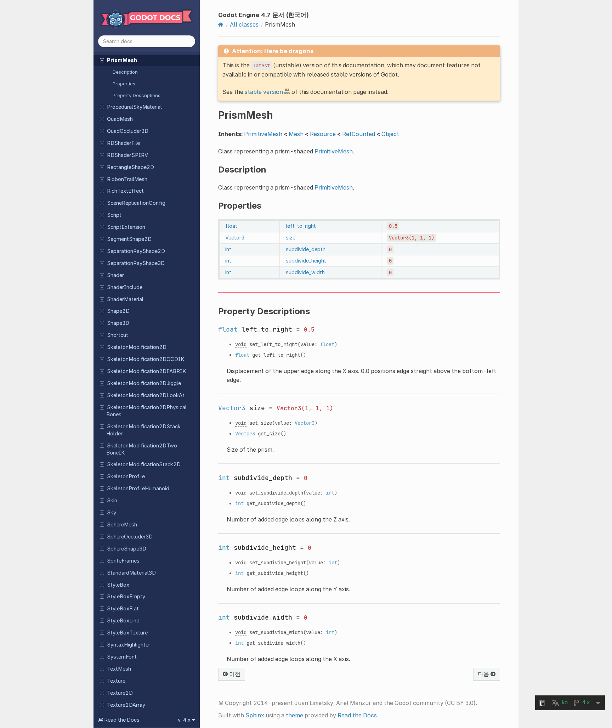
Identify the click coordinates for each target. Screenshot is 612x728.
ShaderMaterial (125, 299)
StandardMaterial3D (131, 573)
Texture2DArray (126, 705)
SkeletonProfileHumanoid (138, 488)
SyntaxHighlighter (128, 645)
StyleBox (118, 585)
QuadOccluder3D (127, 131)
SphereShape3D (126, 549)
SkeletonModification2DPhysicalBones (146, 411)
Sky (111, 512)
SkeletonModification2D (136, 347)
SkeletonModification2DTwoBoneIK (141, 449)
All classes (244, 24)
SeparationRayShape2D (136, 251)
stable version (264, 91)
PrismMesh (122, 60)
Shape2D (118, 311)
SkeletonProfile (126, 476)
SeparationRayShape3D (136, 263)
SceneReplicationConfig (136, 203)
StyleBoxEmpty (126, 596)
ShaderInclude (124, 287)
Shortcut (117, 335)
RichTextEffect (125, 191)
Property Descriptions (136, 95)
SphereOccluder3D (130, 537)
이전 (234, 673)
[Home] (220, 24)
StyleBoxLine (123, 620)
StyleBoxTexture (127, 633)
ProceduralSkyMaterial (134, 107)
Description (125, 72)
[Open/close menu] (102, 60)
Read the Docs (357, 715)
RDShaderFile (123, 143)
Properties (124, 83)
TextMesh (119, 669)
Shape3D (118, 323)
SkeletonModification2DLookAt (146, 395)
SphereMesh (122, 524)
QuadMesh (120, 119)
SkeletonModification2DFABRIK (146, 371)
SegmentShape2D (129, 239)
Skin (112, 500)
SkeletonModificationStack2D (144, 464)
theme (294, 715)
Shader (115, 275)
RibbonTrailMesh (127, 179)
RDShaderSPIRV (127, 155)
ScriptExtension (126, 227)
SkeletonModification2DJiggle (144, 383)
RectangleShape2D (130, 167)
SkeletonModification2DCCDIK (145, 359)
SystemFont (122, 657)
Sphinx (254, 715)
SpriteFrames (123, 561)
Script (114, 215)
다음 (484, 673)
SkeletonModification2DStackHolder (143, 430)
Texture (116, 681)
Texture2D (120, 693)
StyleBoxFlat (123, 608)
